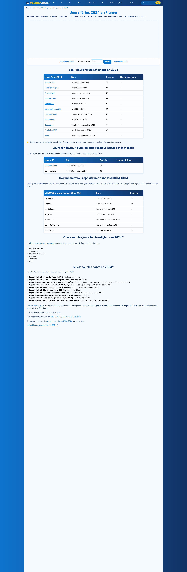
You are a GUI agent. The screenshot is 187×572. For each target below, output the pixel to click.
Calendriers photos (116, 3)
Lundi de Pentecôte (53, 109)
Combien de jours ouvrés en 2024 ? (43, 325)
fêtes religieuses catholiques (41, 243)
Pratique (133, 3)
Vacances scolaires (75, 3)
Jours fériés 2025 (120, 62)
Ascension (49, 104)
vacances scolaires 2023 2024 (59, 321)
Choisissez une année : (83, 61)
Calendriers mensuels (96, 3)
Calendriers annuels (55, 3)
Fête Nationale (51, 114)
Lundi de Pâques (52, 88)
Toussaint (49, 125)
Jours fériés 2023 (66, 62)
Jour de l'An (50, 82)
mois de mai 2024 (36, 305)
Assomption (50, 119)
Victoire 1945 (50, 98)
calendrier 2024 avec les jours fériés (66, 317)
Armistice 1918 (51, 130)
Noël (47, 135)
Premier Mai (50, 93)
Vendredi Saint (51, 165)
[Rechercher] (158, 2)
